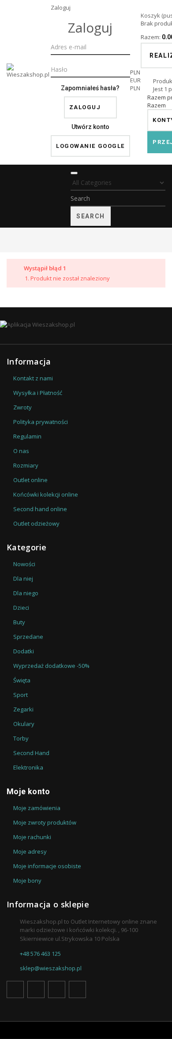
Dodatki (23, 651)
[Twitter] (36, 989)
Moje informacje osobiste (47, 866)
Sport (20, 695)
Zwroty (22, 407)
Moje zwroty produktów (44, 822)
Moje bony (27, 880)
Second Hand (31, 753)
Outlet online (30, 480)
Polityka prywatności (40, 422)
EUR (135, 80)
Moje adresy (30, 851)
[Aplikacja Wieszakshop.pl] (86, 324)
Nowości (24, 564)
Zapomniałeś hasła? (90, 88)
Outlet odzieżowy (36, 523)
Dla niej (23, 578)
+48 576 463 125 (40, 954)
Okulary (23, 724)
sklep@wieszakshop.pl (51, 968)
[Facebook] (15, 989)
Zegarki (23, 709)
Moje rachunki (32, 837)
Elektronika (28, 767)
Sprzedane (28, 637)
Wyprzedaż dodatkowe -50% (51, 666)
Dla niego (25, 593)
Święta (21, 680)
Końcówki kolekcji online (45, 494)
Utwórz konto (90, 126)
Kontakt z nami (33, 378)
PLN (135, 88)
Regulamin (27, 436)
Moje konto (28, 791)
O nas (21, 451)
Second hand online (40, 509)
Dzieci (21, 608)
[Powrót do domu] (9, 239)
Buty (19, 622)
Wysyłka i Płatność (37, 393)
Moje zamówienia (36, 808)
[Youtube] (56, 989)
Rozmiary (25, 465)
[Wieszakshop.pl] (29, 82)
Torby (21, 738)
